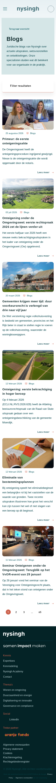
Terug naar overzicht (19, 28)
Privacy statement (13, 749)
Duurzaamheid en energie (17, 695)
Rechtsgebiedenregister (16, 761)
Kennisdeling (10, 666)
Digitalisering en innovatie (17, 700)
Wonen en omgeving (14, 690)
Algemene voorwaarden (16, 744)
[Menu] (4, 9)
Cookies (7, 753)
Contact (7, 676)
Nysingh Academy (13, 671)
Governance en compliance (18, 706)
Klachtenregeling (12, 757)
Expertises (9, 660)
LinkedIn (14, 719)
